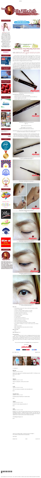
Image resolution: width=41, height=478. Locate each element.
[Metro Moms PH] (6, 214)
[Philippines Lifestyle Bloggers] (6, 155)
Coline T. (14, 401)
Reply (14, 383)
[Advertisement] (26, 35)
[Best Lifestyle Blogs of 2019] (6, 172)
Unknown (14, 378)
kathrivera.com (4, 32)
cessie (14, 386)
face (36, 52)
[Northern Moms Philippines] (6, 204)
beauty (24, 52)
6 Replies (38, 352)
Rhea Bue (14, 370)
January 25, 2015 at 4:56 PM (18, 371)
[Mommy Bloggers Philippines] (6, 222)
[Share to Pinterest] (15, 352)
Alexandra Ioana (16, 393)
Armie (14, 408)
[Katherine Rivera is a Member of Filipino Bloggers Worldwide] (6, 231)
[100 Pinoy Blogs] (6, 196)
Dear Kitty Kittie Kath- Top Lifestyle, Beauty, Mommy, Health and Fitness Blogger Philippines (22, 476)
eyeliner (27, 52)
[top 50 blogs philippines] (6, 164)
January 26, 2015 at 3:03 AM (18, 387)
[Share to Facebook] (14, 352)
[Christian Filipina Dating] (26, 22)
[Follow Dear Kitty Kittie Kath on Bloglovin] (6, 52)
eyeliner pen (32, 52)
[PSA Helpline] (26, 45)
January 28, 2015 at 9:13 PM (18, 402)
